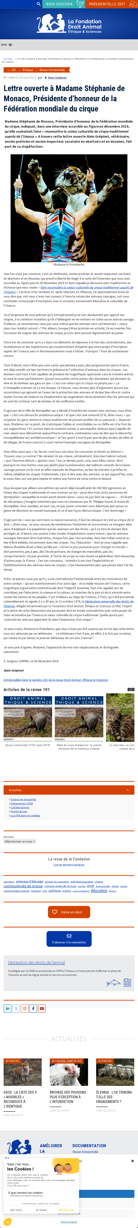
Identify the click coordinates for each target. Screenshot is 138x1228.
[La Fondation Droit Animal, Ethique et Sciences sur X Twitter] (16, 1009)
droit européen (103, 886)
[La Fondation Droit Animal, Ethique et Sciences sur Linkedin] (8, 1009)
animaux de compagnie (57, 881)
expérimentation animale (17, 891)
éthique (112, 891)
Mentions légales (69, 1222)
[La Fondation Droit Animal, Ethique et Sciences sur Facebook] (33, 1009)
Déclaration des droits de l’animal (36, 962)
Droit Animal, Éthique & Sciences (86, 680)
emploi (115, 886)
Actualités (12, 1061)
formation (36, 891)
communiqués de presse (23, 886)
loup (45, 891)
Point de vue (74, 1061)
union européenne (81, 891)
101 (13, 70)
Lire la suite (13, 1115)
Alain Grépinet (57, 77)
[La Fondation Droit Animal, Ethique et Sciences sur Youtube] (42, 1009)
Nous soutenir (59, 4)
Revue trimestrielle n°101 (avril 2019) (28, 745)
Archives (9, 837)
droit (90, 886)
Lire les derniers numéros (69, 864)
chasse (99, 881)
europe (123, 886)
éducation (99, 891)
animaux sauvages (81, 882)
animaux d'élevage (29, 881)
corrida (82, 886)
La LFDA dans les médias (25, 815)
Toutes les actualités (23, 799)
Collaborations (20, 807)
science (66, 891)
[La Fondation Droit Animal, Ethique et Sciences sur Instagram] (25, 1009)
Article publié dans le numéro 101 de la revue (34, 680)
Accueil (8, 59)
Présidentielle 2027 (107, 4)
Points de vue (19, 811)
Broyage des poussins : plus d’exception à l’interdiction (69, 1097)
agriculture (9, 881)
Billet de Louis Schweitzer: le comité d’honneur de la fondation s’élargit (79, 747)
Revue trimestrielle (52, 70)
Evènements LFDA (22, 803)
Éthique (27, 70)
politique (55, 891)
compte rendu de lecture (60, 886)
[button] (132, 1161)
